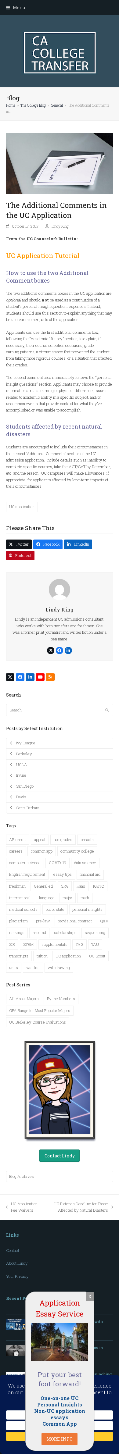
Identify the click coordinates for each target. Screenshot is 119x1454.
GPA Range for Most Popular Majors (39, 1010)
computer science (25, 862)
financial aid (90, 874)
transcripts (18, 956)
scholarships (65, 932)
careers (16, 851)
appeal (39, 839)
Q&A (104, 921)
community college (77, 851)
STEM (28, 944)
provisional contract (75, 921)
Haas (81, 886)
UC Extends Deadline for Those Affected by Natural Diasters (76, 1207)
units (13, 967)
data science (85, 862)
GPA (64, 886)
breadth (87, 839)
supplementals (54, 944)
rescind (39, 932)
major (67, 897)
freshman (17, 886)
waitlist (33, 967)
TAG (79, 944)
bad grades (62, 839)
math (85, 897)
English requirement (27, 874)
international (20, 897)
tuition (42, 956)
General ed (43, 886)
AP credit (17, 839)
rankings (16, 932)
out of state (55, 909)
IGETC (98, 886)
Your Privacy (17, 1276)
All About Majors (24, 998)
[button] (15, 7)
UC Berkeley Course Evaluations (37, 1022)
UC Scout (97, 956)
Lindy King (60, 226)
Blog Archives (21, 1176)
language (47, 897)
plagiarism (18, 921)
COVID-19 (57, 862)
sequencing (95, 932)
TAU (95, 944)
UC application (21, 506)
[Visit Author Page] (59, 589)
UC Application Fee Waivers (22, 1207)
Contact (12, 1250)
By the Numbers (61, 998)
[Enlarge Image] (59, 163)
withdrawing (59, 967)
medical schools (23, 909)
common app (41, 851)
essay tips (62, 874)
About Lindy (17, 1263)
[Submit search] (107, 710)
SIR (12, 944)
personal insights (87, 909)
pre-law (43, 921)
